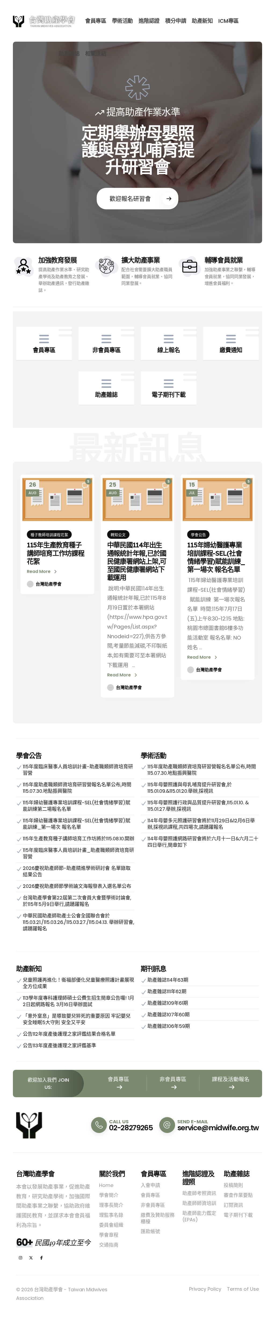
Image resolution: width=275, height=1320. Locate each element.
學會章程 (108, 1235)
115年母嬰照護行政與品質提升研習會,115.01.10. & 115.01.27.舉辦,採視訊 (198, 805)
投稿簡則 (233, 1185)
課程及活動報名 (230, 1079)
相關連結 (95, 54)
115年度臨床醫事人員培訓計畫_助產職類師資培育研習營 (78, 853)
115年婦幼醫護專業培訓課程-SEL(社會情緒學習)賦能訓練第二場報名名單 (76, 805)
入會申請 (150, 1185)
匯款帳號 (150, 1231)
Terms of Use (243, 1289)
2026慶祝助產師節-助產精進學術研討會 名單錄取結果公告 (77, 871)
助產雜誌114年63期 (167, 980)
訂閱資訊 (233, 1205)
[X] (31, 1258)
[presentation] (28, 142)
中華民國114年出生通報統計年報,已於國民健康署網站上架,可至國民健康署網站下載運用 (136, 561)
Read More (39, 571)
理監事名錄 (111, 1215)
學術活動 (122, 21)
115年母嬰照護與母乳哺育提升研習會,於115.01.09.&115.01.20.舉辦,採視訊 (189, 787)
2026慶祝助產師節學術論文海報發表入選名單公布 (77, 886)
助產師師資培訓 (199, 1203)
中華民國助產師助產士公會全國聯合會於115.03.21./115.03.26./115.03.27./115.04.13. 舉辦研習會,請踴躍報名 (78, 922)
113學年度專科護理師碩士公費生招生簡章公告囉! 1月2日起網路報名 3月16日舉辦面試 (78, 1001)
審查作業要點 (238, 1195)
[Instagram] (20, 1258)
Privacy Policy (205, 1289)
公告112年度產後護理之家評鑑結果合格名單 (69, 1034)
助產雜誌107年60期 (168, 1014)
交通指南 (108, 1245)
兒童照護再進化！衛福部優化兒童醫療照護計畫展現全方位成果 (78, 983)
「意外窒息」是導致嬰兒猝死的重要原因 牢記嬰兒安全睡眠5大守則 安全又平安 (77, 1019)
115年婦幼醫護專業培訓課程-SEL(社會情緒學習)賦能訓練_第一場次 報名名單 (216, 557)
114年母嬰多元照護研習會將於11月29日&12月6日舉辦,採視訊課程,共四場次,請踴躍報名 (201, 823)
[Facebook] (41, 1258)
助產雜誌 (69, 54)
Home (106, 1185)
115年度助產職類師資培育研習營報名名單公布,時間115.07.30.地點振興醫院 (77, 787)
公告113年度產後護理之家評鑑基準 (59, 1045)
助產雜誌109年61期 (167, 1003)
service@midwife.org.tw (218, 1128)
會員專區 (95, 21)
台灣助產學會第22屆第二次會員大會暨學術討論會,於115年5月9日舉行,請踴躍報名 (77, 901)
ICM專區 (228, 21)
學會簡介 (108, 1195)
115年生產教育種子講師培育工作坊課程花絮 (55, 553)
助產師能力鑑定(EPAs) (199, 1216)
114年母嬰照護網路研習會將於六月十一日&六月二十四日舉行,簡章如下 (202, 841)
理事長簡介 (111, 1205)
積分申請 (175, 21)
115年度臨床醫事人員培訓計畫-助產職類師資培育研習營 (78, 769)
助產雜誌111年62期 (166, 991)
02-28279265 (131, 1128)
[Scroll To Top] (265, 1314)
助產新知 (202, 21)
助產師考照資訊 (199, 1193)
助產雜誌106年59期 (168, 1026)
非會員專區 (173, 1079)
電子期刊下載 (238, 1215)
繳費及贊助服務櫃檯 (158, 1218)
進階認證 (149, 21)
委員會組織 (111, 1225)
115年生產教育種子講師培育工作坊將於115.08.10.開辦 (78, 838)
